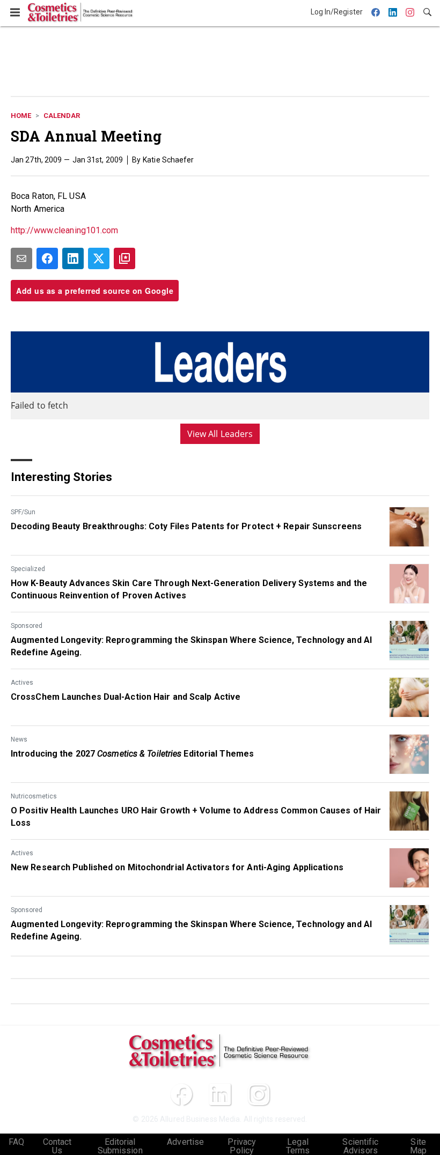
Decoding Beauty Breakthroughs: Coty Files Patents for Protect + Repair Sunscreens (186, 526)
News (19, 739)
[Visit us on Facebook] (181, 1094)
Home (21, 116)
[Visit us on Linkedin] (220, 1094)
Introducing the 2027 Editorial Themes (132, 754)
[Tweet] (98, 258)
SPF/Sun (23, 512)
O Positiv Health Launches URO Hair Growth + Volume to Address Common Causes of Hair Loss (196, 816)
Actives (22, 682)
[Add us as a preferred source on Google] (124, 258)
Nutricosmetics (34, 796)
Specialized (28, 569)
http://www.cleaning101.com (65, 230)
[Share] (47, 258)
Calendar (61, 116)
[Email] (21, 258)
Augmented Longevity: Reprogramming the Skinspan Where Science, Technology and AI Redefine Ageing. (191, 646)
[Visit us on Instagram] (258, 1094)
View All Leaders (220, 434)
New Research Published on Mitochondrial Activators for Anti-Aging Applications (177, 867)
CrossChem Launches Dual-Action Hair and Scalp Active (125, 697)
